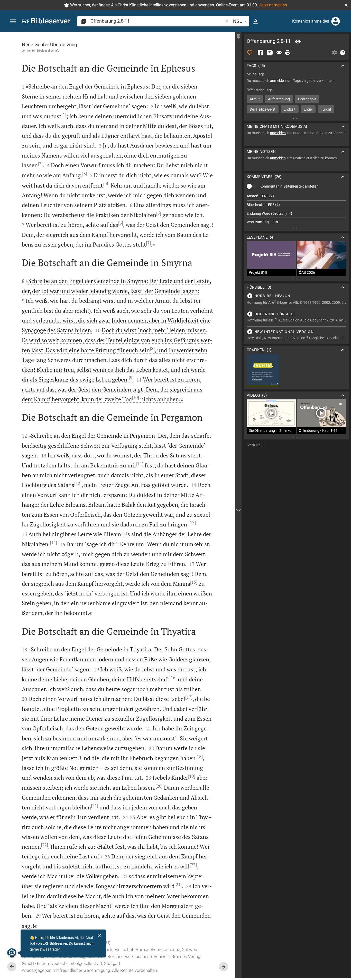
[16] (173, 677)
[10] (135, 397)
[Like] (250, 52)
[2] (40, 164)
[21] (94, 805)
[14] (53, 542)
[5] (158, 213)
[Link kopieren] (279, 52)
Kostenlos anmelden (310, 21)
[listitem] (296, 196)
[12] (77, 483)
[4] (107, 184)
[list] (296, 209)
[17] (188, 697)
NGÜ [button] (238, 21)
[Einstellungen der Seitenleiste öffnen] (334, 52)
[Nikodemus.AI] (11, 952)
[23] (193, 865)
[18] (199, 756)
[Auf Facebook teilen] (260, 52)
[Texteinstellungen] (256, 21)
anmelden (278, 81)
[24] (178, 884)
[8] (152, 348)
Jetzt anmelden (273, 5)
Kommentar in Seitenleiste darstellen (289, 186)
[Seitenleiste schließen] (238, 509)
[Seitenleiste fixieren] (238, 36)
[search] (157, 21)
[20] (159, 786)
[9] (131, 377)
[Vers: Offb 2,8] (298, 41)
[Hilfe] (343, 52)
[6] (120, 223)
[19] (191, 776)
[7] (148, 243)
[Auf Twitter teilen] (270, 52)
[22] (44, 845)
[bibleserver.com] (46, 21)
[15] (193, 582)
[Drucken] (288, 52)
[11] (139, 464)
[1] (63, 115)
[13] (192, 522)
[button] (346, 5)
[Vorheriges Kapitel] (11, 966)
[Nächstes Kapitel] (223, 966)
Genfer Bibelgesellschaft (43, 50)
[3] (84, 174)
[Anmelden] (335, 21)
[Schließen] (100, 935)
